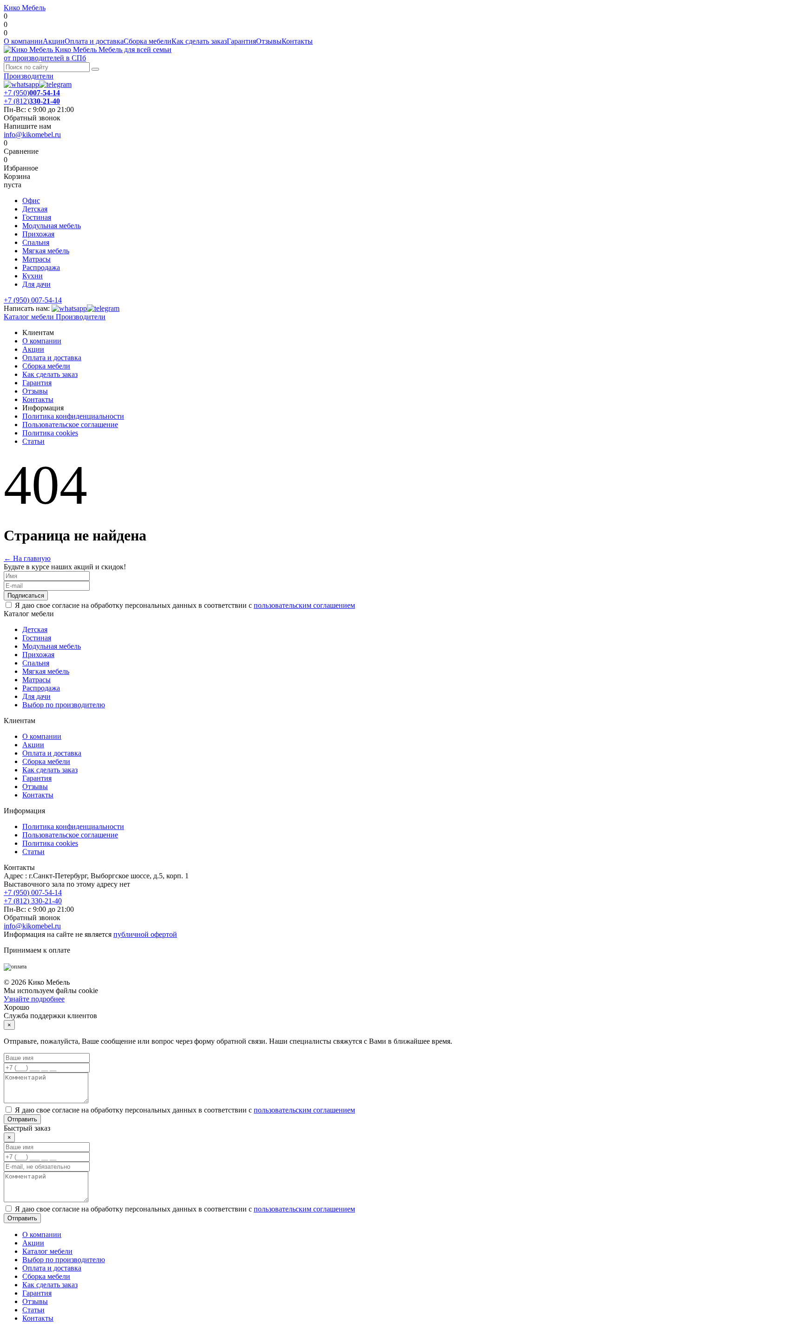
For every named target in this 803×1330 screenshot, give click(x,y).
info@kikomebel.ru (32, 134)
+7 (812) (32, 101)
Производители (28, 76)
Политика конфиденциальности (73, 416)
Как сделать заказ (199, 41)
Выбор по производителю (63, 705)
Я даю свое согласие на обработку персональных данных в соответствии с (185, 605)
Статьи (33, 441)
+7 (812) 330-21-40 (33, 901)
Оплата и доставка (94, 41)
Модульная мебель (51, 226)
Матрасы (36, 259)
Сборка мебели (147, 41)
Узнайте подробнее (34, 999)
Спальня (35, 242)
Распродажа (41, 267)
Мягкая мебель (45, 251)
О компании (23, 41)
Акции (54, 41)
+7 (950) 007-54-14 (33, 300)
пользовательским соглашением (304, 605)
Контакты (297, 41)
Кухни (32, 276)
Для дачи (36, 284)
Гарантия (241, 41)
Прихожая (38, 234)
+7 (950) (32, 93)
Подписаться (25, 595)
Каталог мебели (29, 317)
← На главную (27, 558)
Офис (31, 200)
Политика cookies (50, 433)
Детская (34, 209)
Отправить (22, 1119)
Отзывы (269, 41)
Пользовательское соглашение (70, 424)
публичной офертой (145, 934)
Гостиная (36, 217)
